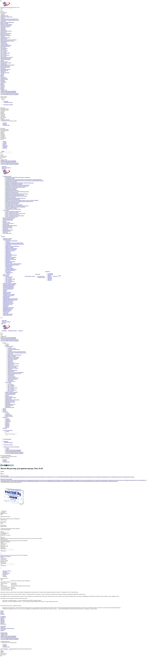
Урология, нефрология (101, 481)
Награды (2, 622)
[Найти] (1, 10)
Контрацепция (63, 476)
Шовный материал (117, 476)
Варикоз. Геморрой (75, 480)
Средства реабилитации (33, 476)
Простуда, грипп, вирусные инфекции (44, 481)
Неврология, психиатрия (10, 481)
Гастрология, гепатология (84, 480)
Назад (8, 343)
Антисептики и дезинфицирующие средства (48, 480)
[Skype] (11, 465)
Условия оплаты (3, 632)
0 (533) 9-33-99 (8, 92)
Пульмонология (68, 481)
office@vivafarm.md (5, 119)
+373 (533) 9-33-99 (9, 93)
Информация (3, 623)
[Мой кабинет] (1, 319)
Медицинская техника (84, 476)
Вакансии (2, 619)
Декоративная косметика (23, 476)
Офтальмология (32, 481)
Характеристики (6, 573)
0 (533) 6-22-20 (9, 94)
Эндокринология (114, 481)
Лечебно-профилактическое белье (73, 476)
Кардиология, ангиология (137, 480)
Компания (7, 419)
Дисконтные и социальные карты (7, 628)
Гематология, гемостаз (94, 480)
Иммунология (129, 480)
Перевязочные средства (108, 476)
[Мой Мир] (4, 465)
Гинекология (101, 480)
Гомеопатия (106, 480)
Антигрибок (36, 480)
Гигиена (40, 476)
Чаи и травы (108, 481)
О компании (3, 616)
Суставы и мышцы (81, 481)
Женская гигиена (45, 476)
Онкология (17, 481)
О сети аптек (3, 629)
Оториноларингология (24, 481)
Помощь (2, 630)
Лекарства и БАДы (12, 348)
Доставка (5, 576)
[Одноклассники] (3, 465)
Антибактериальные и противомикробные (25, 480)
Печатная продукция (130, 476)
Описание (5, 571)
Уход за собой (10, 384)
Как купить (7, 413)
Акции (1, 611)
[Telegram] (13, 465)
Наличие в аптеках (7, 570)
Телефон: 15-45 (4, 90)
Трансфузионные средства (90, 481)
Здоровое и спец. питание (54, 476)
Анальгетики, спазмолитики (6, 480)
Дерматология (112, 480)
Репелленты (100, 476)
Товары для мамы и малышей (12, 476)
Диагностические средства (120, 480)
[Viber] (8, 465)
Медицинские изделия (93, 476)
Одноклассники (6, 125)
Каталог (7, 345)
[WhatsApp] (9, 465)
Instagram (5, 124)
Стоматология (75, 481)
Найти (2, 651)
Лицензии (2, 621)
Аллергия (14, 480)
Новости (2, 618)
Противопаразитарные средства (58, 481)
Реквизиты (2, 627)
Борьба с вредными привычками (64, 480)
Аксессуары (123, 476)
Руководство (3, 617)
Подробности (3, 548)
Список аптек (3, 626)
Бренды (2, 613)
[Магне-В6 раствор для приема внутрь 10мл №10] (14, 509)
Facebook (5, 122)
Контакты (2, 620)
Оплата (4, 575)
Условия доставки (4, 633)
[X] (6, 465)
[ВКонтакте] (1, 465)
